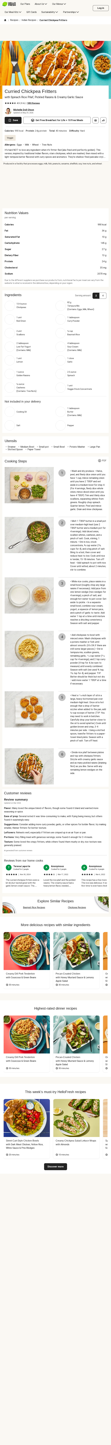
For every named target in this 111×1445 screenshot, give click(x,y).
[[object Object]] (95, 120)
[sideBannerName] (55, 187)
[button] (55, 295)
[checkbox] (6, 103)
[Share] (103, 120)
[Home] (5, 20)
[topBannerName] (55, 32)
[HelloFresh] (9, 4)
